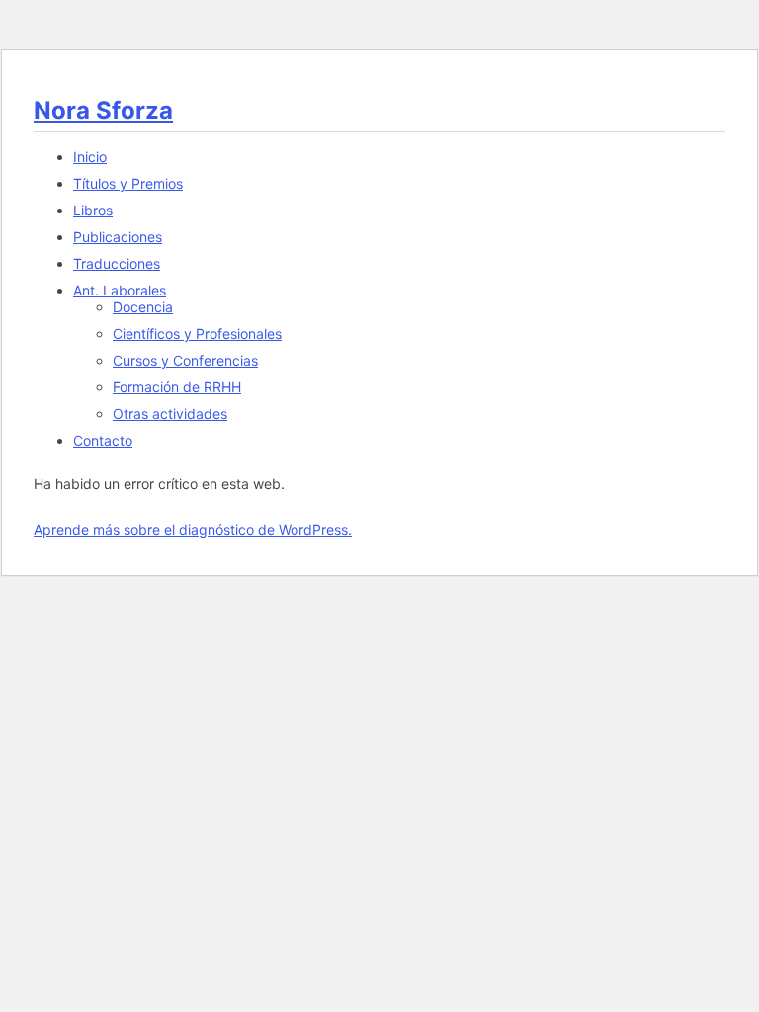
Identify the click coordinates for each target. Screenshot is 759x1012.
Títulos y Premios (128, 183)
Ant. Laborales (119, 290)
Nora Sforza (103, 110)
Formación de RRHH (177, 387)
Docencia (143, 306)
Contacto (102, 440)
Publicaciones (117, 236)
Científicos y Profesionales (197, 333)
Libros (93, 210)
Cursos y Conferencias (185, 360)
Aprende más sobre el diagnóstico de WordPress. (193, 529)
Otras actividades (170, 413)
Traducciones (116, 263)
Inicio (90, 156)
